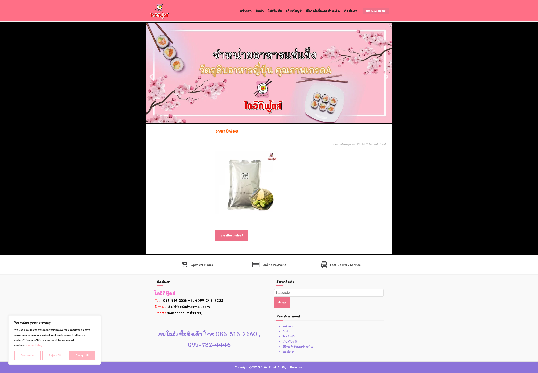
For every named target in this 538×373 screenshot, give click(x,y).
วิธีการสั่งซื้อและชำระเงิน (323, 11)
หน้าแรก (246, 11)
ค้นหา (282, 302)
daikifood (379, 144)
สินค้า (260, 11)
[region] (54, 340)
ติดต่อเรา (350, 11)
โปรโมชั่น (275, 11)
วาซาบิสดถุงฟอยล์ (232, 235)
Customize (27, 355)
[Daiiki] (159, 10)
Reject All (55, 355)
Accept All (82, 355)
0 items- (377, 10)
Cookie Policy (34, 345)
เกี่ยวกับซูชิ (294, 11)
